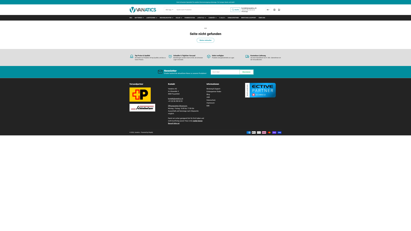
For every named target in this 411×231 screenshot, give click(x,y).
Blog (208, 94)
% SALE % (222, 18)
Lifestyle (200, 18)
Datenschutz (211, 100)
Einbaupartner (233, 18)
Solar (178, 18)
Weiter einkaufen (205, 40)
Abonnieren (246, 72)
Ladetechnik (150, 18)
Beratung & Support (248, 18)
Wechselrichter (165, 18)
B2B (208, 106)
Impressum (211, 103)
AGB (208, 97)
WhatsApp (244, 11)
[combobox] (207, 9)
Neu (131, 18)
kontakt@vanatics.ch (175, 99)
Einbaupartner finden (214, 92)
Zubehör (211, 18)
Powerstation (190, 18)
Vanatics (137, 132)
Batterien (138, 18)
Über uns (262, 18)
